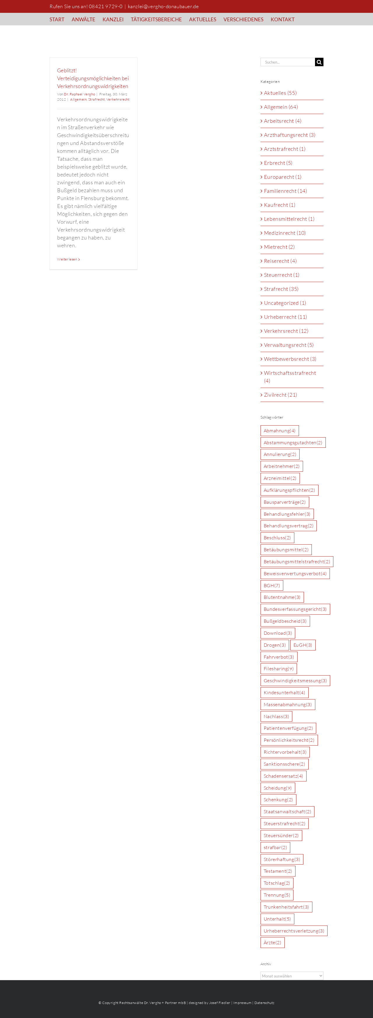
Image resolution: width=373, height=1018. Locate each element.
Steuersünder (281, 835)
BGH (272, 585)
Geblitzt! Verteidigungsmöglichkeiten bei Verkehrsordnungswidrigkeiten (93, 78)
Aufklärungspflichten (289, 490)
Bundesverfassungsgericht (295, 609)
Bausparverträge (285, 502)
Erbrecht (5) (278, 163)
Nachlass (276, 716)
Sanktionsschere (284, 764)
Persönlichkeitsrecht (289, 740)
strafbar (275, 847)
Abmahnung (280, 430)
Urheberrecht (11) (285, 317)
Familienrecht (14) (285, 191)
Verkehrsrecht (118, 99)
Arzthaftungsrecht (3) (290, 135)
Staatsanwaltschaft (288, 811)
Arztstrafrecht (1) (285, 149)
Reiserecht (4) (280, 261)
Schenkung (278, 799)
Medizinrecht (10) (285, 233)
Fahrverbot (279, 657)
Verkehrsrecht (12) (286, 331)
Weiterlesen (67, 259)
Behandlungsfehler (287, 514)
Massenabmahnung (288, 704)
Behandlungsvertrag (289, 526)
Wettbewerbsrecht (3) (290, 359)
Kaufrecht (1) (279, 205)
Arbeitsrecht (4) (283, 121)
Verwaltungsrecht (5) (289, 345)
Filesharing (279, 668)
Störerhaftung (282, 859)
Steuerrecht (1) (282, 275)
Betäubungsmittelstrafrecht (297, 561)
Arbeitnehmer (282, 466)
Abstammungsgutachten (293, 442)
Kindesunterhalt (284, 692)
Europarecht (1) (283, 177)
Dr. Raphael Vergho (79, 94)
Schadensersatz (283, 776)
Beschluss (277, 538)
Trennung (277, 895)
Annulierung (280, 454)
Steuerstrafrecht (284, 823)
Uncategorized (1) (285, 303)
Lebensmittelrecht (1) (289, 219)
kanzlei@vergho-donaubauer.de (163, 6)
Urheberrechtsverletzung (294, 931)
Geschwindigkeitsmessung (295, 680)
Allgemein (78, 99)
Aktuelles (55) (280, 93)
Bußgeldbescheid (285, 621)
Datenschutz (264, 1002)
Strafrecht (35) (281, 289)
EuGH (302, 645)
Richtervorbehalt (285, 752)
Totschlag (277, 883)
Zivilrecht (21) (280, 394)
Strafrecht (96, 99)
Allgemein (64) (281, 107)
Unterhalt (277, 919)
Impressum (242, 1002)
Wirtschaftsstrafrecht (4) (290, 377)
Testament (278, 871)
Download (278, 633)
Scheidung (278, 788)
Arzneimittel (280, 478)
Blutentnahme (282, 597)
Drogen (275, 645)
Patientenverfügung (288, 728)
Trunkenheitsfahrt (286, 907)
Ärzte (272, 942)
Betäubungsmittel (286, 549)
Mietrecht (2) (279, 247)
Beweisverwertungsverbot (295, 573)
